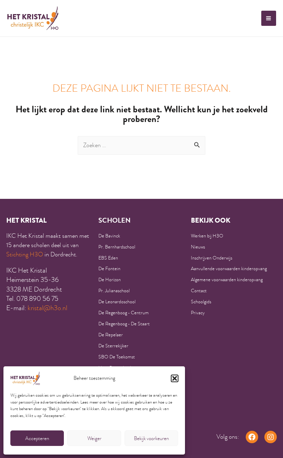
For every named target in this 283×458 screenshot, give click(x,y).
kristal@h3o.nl (47, 308)
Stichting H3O (24, 254)
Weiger (94, 438)
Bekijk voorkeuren (151, 438)
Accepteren (37, 438)
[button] (174, 378)
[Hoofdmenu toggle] (268, 18)
